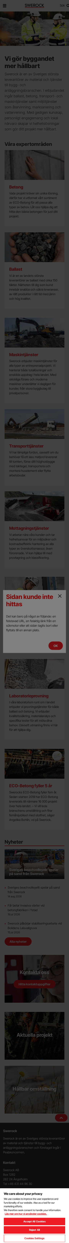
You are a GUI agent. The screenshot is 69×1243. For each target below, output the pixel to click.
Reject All (34, 1229)
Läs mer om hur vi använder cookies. (26, 1213)
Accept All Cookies (34, 1221)
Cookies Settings (34, 1238)
